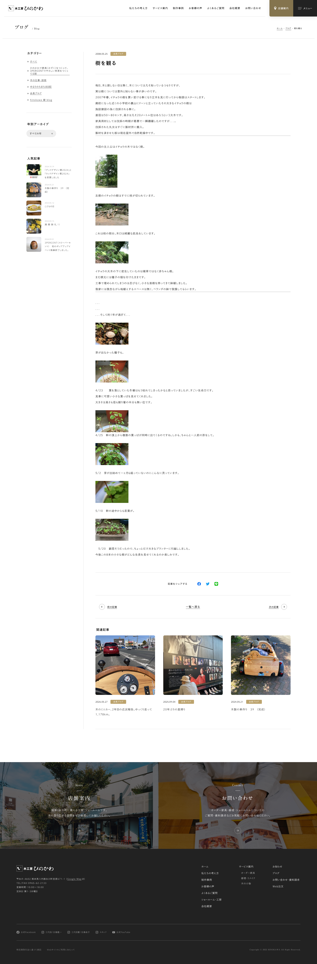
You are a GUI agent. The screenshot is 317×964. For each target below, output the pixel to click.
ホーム (280, 28)
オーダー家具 (248, 873)
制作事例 (178, 8)
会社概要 (234, 8)
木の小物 (246, 883)
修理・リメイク (248, 878)
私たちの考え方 (138, 8)
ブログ (288, 28)
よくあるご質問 (216, 8)
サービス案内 (160, 8)
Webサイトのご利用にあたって (61, 950)
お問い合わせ (253, 8)
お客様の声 (195, 8)
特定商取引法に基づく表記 (29, 950)
